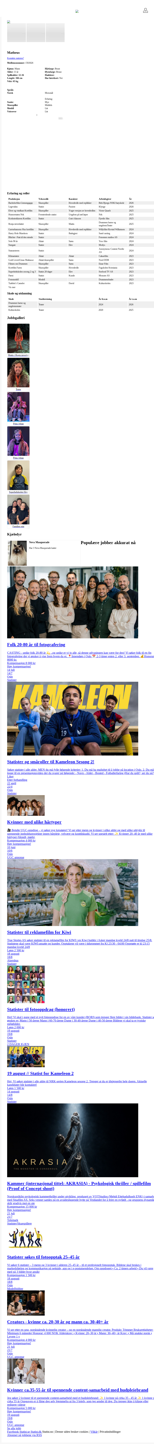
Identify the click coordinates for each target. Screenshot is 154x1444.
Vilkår (94, 1431)
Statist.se (25, 1431)
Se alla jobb (14, 1428)
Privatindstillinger (110, 1431)
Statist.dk (36, 1431)
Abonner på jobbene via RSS (24, 1435)
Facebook (13, 1431)
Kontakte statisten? (15, 58)
